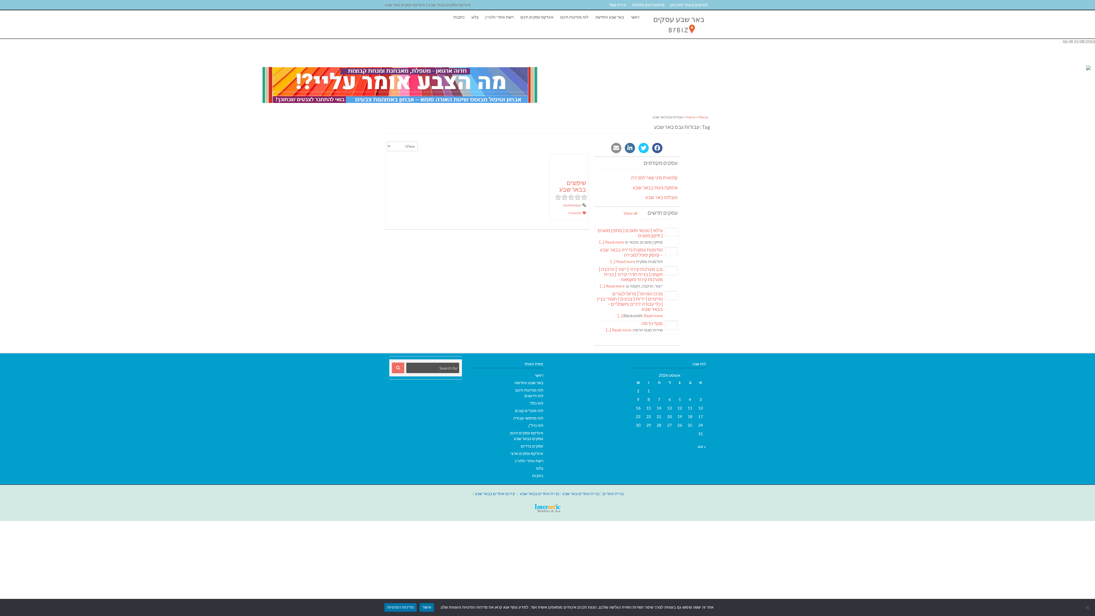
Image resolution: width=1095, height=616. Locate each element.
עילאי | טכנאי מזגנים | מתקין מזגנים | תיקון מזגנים (630, 233)
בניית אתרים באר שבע (580, 493)
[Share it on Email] (616, 148)
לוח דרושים (533, 395)
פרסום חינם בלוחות (648, 4)
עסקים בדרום (532, 445)
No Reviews (572, 205)
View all (630, 213)
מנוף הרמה (652, 323)
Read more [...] (611, 242)
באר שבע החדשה (609, 17)
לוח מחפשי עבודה (528, 418)
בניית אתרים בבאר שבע (539, 493)
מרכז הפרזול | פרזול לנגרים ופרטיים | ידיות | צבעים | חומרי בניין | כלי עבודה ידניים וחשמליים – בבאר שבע (630, 301)
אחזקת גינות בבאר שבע (655, 187)
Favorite (575, 213)
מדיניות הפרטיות (400, 607)
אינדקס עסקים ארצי (526, 453)
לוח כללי (536, 403)
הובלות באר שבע (661, 197)
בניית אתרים (613, 493)
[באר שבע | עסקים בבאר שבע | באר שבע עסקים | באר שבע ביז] (678, 35)
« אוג (702, 446)
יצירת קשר (617, 4)
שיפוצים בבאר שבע (572, 186)
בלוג (474, 17)
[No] (1088, 607)
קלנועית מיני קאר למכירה (654, 177)
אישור (426, 607)
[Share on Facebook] (657, 148)
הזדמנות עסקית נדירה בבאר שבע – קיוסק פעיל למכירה (631, 252)
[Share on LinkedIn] (630, 148)
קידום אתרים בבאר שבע (495, 493)
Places (704, 117)
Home (690, 117)
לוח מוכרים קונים (529, 410)
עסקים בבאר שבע (528, 438)
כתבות (459, 17)
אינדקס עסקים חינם (536, 17)
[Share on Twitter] (643, 148)
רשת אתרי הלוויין (499, 17)
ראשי (635, 17)
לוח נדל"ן (535, 425)
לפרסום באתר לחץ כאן (689, 4)
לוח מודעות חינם (574, 17)
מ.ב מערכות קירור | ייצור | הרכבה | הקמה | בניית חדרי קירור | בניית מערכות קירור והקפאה (631, 274)
